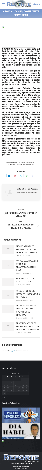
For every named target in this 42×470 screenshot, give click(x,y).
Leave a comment (28, 164)
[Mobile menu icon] (3, 4)
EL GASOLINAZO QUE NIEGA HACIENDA (25, 280)
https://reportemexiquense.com (27, 192)
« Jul (3, 398)
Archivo (14, 162)
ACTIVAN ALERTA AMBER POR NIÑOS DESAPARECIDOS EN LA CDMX (27, 265)
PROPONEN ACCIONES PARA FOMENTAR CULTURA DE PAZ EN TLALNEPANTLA (27, 326)
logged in (13, 351)
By (26, 162)
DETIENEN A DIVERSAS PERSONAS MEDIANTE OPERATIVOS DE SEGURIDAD (26, 310)
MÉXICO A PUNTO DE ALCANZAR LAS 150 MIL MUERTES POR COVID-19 (26, 249)
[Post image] (8, 249)
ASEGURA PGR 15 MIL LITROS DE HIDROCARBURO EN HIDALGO (28, 294)
